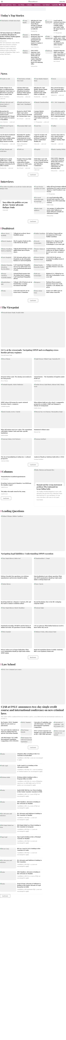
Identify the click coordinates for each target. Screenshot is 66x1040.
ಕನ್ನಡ (63, 5)
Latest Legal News (6, 5)
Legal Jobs (55, 5)
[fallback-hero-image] (10, 25)
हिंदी (60, 5)
